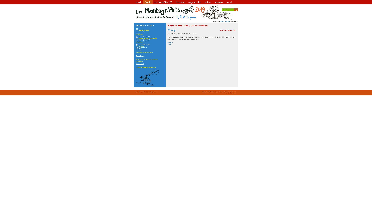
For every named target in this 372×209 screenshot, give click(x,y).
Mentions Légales (150, 91)
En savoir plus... (139, 34)
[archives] (208, 2)
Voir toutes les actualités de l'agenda (144, 52)
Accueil (136, 91)
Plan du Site (142, 91)
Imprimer (170, 42)
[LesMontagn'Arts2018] (163, 2)
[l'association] (180, 2)
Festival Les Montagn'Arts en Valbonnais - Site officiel (148, 12)
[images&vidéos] (194, 2)
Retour (169, 44)
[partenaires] (219, 2)
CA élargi (141, 46)
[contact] (229, 2)
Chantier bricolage (144, 30)
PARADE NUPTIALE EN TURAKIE (148, 38)
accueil (222, 21)
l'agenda (227, 21)
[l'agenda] (148, 2)
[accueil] (138, 2)
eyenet (234, 92)
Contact (156, 91)
